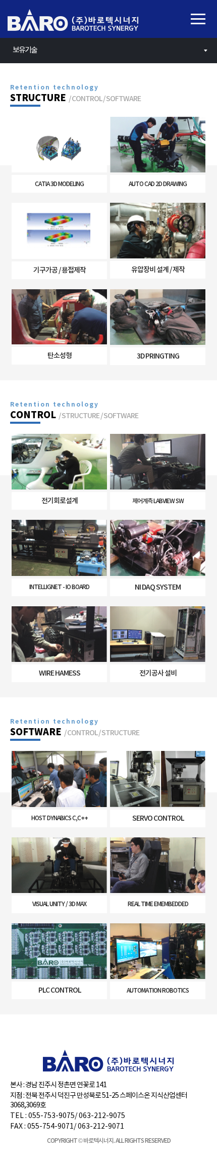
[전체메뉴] (198, 19)
